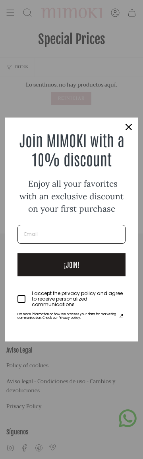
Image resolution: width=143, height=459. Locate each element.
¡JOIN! (71, 264)
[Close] (128, 127)
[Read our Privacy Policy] (121, 316)
